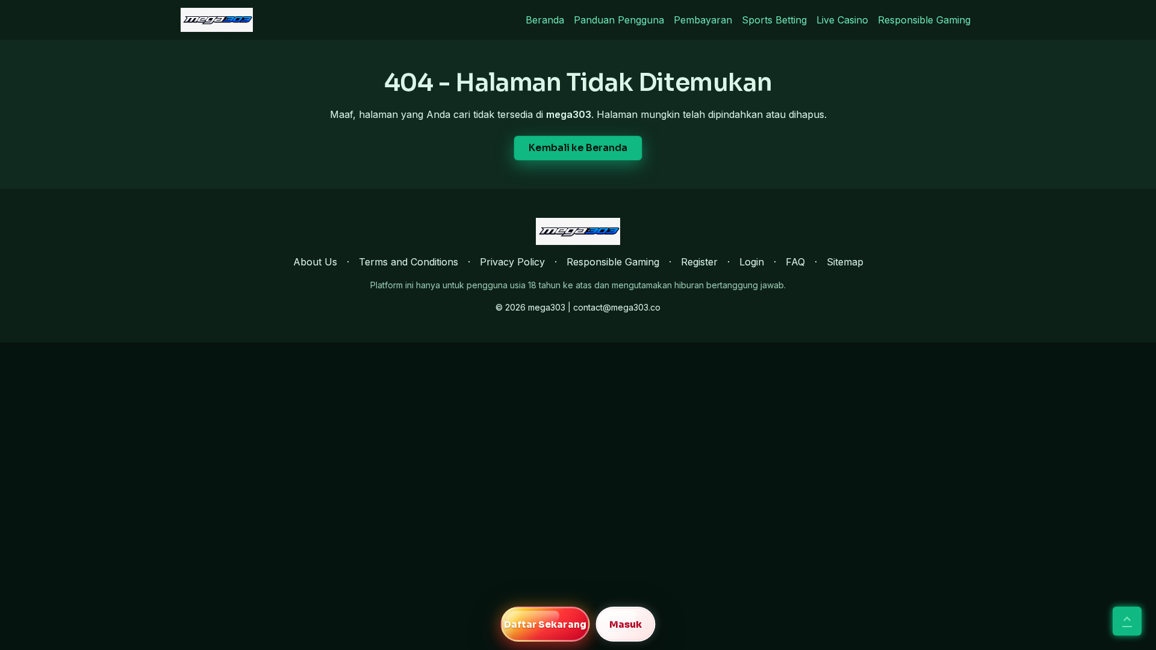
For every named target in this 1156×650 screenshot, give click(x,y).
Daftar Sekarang (545, 624)
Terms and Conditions (408, 262)
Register (699, 262)
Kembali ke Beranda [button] (578, 147)
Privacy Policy (512, 262)
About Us (315, 262)
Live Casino (842, 20)
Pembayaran (703, 20)
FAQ (795, 262)
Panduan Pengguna (619, 20)
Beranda (545, 20)
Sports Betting (774, 20)
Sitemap (845, 262)
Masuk (625, 624)
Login (751, 262)
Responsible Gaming (924, 20)
